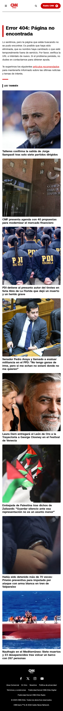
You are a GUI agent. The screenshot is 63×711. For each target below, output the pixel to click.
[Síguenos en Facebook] (21, 678)
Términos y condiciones (16, 690)
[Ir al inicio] (14, 5)
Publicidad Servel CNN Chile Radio (31, 695)
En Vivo (24, 685)
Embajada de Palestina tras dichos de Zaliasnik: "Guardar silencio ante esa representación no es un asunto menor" (28, 508)
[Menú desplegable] (5, 5)
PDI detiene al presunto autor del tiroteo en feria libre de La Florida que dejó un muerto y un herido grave (30, 291)
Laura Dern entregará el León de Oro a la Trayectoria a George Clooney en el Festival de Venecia (31, 437)
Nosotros (33, 685)
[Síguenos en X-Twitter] (28, 678)
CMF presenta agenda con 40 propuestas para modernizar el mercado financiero (29, 221)
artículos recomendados (46, 66)
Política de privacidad (48, 685)
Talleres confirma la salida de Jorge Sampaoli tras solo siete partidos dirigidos (30, 153)
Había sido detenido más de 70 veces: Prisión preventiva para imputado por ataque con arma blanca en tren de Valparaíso (27, 582)
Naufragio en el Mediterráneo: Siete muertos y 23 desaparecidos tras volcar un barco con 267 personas (31, 655)
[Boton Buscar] (36, 5)
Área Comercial (12, 685)
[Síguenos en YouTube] (42, 678)
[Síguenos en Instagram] (35, 678)
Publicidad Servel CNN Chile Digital (42, 690)
